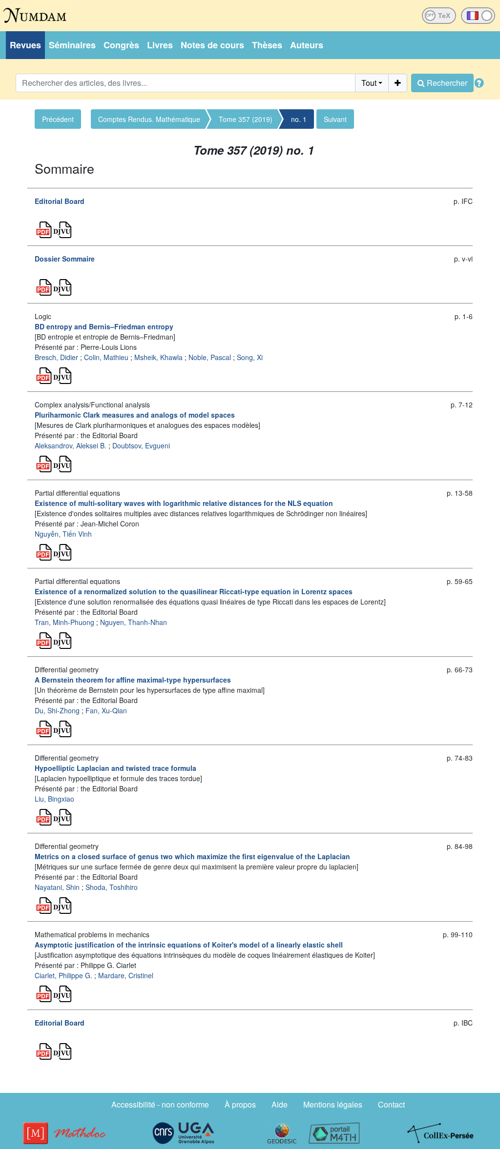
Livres (160, 45)
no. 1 (299, 119)
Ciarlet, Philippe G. (63, 975)
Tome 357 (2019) (245, 119)
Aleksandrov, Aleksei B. (70, 445)
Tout (368, 82)
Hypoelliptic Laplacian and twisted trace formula (115, 768)
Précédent (58, 119)
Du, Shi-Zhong (57, 710)
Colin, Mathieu (106, 357)
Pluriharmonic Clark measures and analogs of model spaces (135, 415)
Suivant (335, 119)
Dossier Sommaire (65, 258)
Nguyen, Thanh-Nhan (133, 622)
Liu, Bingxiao (54, 799)
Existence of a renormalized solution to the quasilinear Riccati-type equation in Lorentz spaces (194, 591)
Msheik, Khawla (158, 357)
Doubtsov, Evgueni (141, 445)
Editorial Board (59, 201)
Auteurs (306, 45)
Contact (391, 1104)
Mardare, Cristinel (125, 975)
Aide (279, 1104)
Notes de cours (212, 45)
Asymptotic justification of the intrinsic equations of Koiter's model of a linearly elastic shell (189, 944)
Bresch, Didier (56, 357)
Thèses (267, 45)
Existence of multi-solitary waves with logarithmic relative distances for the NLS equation (184, 503)
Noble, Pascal (209, 357)
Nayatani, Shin (57, 887)
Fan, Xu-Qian (106, 710)
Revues (25, 45)
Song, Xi (250, 357)
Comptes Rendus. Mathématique (149, 119)
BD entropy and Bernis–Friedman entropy (104, 326)
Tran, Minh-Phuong (64, 622)
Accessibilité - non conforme (160, 1104)
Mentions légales (332, 1104)
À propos (240, 1104)
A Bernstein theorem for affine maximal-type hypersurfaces (133, 680)
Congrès (121, 45)
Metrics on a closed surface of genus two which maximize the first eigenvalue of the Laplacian (192, 856)
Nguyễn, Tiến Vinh (63, 534)
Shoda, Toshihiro (111, 887)
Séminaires (72, 45)
